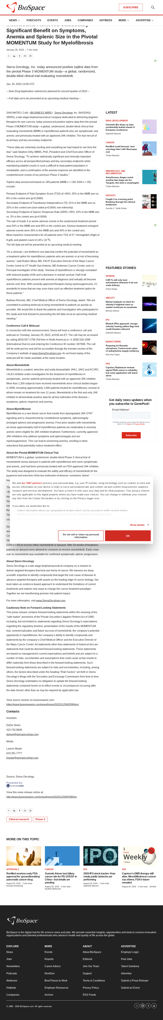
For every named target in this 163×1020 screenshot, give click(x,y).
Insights (111, 195)
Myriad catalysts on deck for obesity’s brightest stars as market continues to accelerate (121, 304)
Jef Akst (152, 887)
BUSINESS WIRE (41, 112)
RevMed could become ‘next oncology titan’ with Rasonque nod (121, 149)
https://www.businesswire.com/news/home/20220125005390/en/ (42, 704)
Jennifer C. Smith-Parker (116, 208)
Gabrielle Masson (113, 134)
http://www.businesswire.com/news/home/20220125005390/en (41, 797)
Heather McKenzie (53, 889)
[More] (19, 20)
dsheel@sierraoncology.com (22, 734)
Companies (85, 20)
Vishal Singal (111, 289)
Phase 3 (40, 819)
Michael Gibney (112, 311)
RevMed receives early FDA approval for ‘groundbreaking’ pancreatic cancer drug (23, 876)
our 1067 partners (32, 483)
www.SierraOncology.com (46, 353)
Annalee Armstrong (14, 886)
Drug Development (117, 120)
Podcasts (34, 20)
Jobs (67, 20)
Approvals (12, 869)
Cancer (110, 142)
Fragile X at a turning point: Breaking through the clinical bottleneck (120, 202)
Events (52, 20)
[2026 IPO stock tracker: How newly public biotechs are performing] (100, 856)
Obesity (110, 298)
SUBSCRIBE (130, 7)
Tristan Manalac (113, 155)
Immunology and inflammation (115, 172)
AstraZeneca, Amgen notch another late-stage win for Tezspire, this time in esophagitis (122, 180)
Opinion (110, 276)
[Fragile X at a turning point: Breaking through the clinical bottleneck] (149, 201)
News (13, 20)
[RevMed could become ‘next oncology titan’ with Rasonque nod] (149, 148)
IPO (107, 320)
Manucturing (113, 341)
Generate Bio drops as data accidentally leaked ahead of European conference (120, 127)
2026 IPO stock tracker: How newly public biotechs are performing (99, 876)
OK (128, 535)
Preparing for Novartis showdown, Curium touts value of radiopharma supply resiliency (122, 348)
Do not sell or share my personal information (81, 536)
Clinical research (19, 819)
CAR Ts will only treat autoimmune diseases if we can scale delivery (122, 283)
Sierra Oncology (63, 112)
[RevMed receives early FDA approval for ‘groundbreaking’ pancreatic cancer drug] (23, 856)
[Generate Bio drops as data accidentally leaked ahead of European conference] (149, 126)
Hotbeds (105, 20)
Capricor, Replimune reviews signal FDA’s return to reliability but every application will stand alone (121, 371)
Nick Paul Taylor (113, 355)
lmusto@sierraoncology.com (22, 757)
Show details (137, 524)
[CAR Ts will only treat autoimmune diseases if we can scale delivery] (149, 282)
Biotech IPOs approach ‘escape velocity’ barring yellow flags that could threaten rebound (122, 326)
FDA (108, 363)
